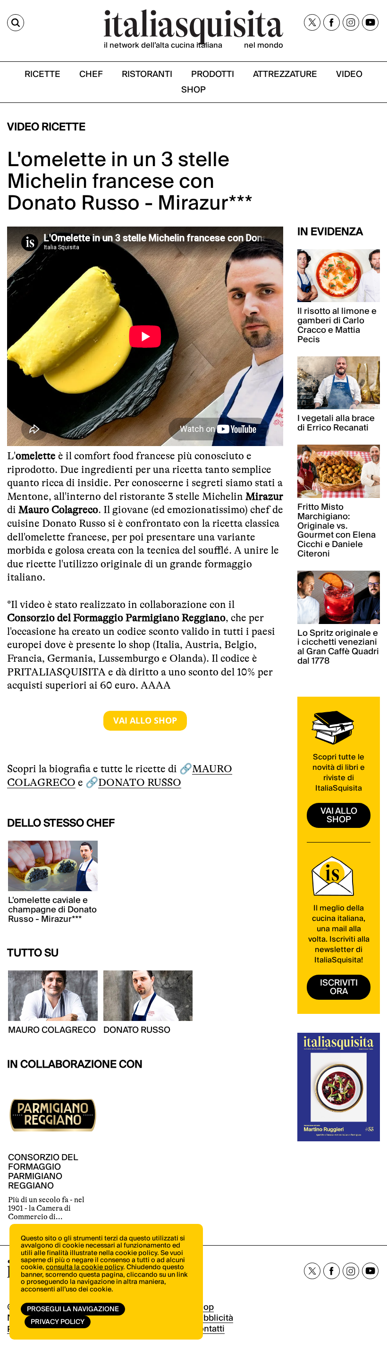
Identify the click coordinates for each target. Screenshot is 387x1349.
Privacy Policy (57, 1322)
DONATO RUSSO (139, 782)
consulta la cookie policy (84, 1267)
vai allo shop (338, 815)
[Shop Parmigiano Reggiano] (145, 721)
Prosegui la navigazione (73, 1309)
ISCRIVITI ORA (339, 987)
